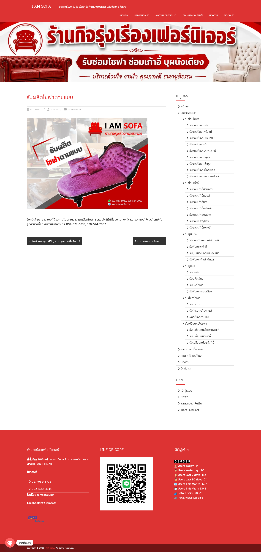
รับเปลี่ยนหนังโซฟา (196, 323)
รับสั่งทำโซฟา (192, 298)
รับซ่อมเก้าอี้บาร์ (198, 202)
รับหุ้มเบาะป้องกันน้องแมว (204, 253)
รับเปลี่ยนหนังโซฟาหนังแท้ (204, 330)
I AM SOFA (41, 6)
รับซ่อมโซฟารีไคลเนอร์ (202, 170)
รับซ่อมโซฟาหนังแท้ (200, 131)
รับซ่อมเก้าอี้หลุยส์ (199, 195)
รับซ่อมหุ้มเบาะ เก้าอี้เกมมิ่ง (204, 240)
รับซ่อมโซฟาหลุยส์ (199, 157)
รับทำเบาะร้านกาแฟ (200, 310)
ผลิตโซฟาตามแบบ (199, 317)
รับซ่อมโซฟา (192, 119)
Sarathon (54, 109)
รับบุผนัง (194, 272)
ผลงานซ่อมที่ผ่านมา (166, 15)
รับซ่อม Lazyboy (199, 221)
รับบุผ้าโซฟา (196, 285)
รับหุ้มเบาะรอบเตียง (200, 291)
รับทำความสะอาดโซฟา (149, 241)
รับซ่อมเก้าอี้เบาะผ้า (200, 227)
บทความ (213, 15)
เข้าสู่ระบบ (186, 390)
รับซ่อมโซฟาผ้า (197, 144)
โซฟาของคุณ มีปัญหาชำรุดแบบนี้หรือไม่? (54, 241)
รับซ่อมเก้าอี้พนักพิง (200, 208)
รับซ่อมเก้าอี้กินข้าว (200, 215)
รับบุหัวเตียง (196, 278)
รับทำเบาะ (195, 304)
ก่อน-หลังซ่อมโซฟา (193, 15)
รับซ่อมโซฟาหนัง (198, 125)
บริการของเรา (141, 15)
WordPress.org (190, 410)
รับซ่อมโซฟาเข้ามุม (200, 163)
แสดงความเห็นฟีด (191, 403)
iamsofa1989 (45, 495)
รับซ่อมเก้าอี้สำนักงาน (201, 189)
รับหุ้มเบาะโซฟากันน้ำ (201, 259)
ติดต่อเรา (229, 15)
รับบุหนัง (190, 266)
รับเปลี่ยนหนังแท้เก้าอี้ (201, 342)
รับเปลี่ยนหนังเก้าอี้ (200, 336)
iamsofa (51, 503)
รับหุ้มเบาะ (191, 234)
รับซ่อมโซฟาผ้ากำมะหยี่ (202, 151)
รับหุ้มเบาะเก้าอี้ (198, 246)
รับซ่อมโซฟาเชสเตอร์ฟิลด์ (204, 176)
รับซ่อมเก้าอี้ (192, 183)
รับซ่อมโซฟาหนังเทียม (201, 138)
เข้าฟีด (185, 397)
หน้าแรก (123, 15)
